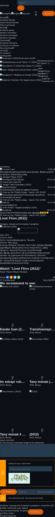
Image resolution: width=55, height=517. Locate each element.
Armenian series (7, 30)
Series (3, 27)
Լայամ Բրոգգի (34, 250)
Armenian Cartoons (8, 43)
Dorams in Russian (8, 37)
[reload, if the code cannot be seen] (19, 478)
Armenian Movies (7, 20)
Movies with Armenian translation (24, 224)
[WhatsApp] (18, 277)
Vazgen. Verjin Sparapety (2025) (17, 184)
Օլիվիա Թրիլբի (44, 245)
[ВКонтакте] (7, 277)
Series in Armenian (8, 32)
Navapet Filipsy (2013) (12, 177)
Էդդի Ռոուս (35, 247)
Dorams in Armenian (9, 35)
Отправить (8, 492)
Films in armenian (7, 25)
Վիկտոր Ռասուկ (17, 250)
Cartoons (4, 40)
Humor (3, 50)
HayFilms (4, 505)
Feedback (36, 512)
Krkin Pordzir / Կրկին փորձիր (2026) (20, 207)
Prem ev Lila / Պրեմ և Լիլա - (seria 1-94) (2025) (24, 192)
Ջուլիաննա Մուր (20, 247)
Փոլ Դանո (31, 245)
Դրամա (31, 240)
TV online (4, 53)
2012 (7, 235)
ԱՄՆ (10, 237)
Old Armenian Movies (9, 22)
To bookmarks (8, 280)
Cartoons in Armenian (9, 45)
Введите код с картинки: (20, 463)
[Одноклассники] (11, 277)
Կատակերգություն (16, 240)
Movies (3, 17)
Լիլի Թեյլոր (5, 247)
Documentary (6, 48)
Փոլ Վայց (12, 242)
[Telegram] (15, 277)
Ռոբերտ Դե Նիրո (16, 245)
